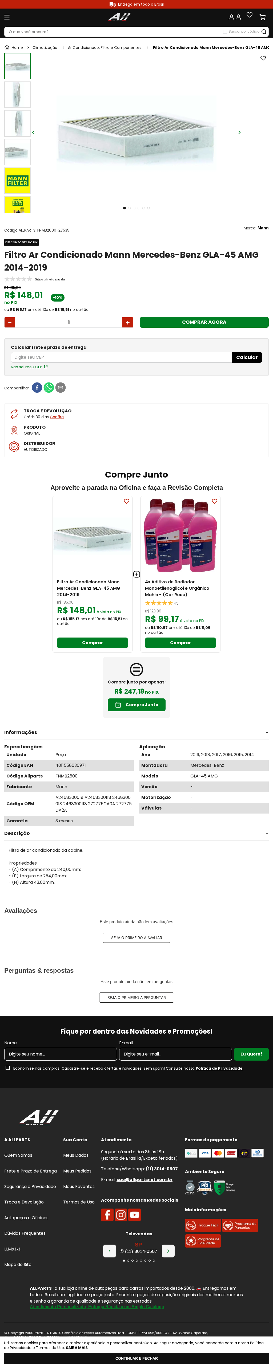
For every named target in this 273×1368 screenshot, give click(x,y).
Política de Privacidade (219, 1068)
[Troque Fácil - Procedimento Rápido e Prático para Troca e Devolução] (203, 1230)
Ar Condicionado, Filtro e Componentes (104, 47)
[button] (136, 732)
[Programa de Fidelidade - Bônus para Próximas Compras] (203, 1246)
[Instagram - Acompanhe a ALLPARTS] (121, 1215)
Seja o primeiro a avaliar (136, 937)
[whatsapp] (48, 388)
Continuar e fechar (136, 1358)
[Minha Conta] (234, 17)
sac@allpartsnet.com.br (144, 1180)
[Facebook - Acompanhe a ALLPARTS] (107, 1215)
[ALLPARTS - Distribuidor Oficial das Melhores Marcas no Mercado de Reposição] (39, 1118)
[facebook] (37, 388)
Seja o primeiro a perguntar (136, 997)
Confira (57, 417)
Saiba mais (77, 1347)
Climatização (45, 47)
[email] (60, 388)
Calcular (247, 357)
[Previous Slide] (109, 1251)
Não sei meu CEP (26, 367)
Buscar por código (244, 31)
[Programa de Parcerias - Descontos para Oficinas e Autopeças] (240, 1230)
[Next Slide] (168, 1251)
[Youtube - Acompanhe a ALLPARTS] (134, 1215)
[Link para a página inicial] (14, 47)
